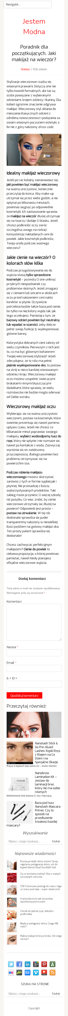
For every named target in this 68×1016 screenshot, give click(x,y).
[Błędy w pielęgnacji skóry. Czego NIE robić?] (12, 927)
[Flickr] (11, 973)
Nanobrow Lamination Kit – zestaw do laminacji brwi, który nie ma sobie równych (47, 782)
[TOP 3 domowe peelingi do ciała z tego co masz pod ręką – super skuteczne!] (12, 890)
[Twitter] (11, 964)
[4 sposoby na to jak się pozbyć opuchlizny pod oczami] (12, 902)
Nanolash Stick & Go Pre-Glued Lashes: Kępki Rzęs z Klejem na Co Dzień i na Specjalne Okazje (47, 752)
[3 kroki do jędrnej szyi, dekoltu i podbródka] (12, 914)
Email (11, 663)
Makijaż (25, 69)
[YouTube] (44, 973)
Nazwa (12, 647)
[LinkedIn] (27, 964)
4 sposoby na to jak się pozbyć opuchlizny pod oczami (36, 900)
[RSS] (52, 973)
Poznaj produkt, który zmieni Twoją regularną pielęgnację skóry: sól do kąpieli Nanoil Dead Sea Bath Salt (39, 864)
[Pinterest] (44, 964)
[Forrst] (52, 964)
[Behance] (27, 973)
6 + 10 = (12, 678)
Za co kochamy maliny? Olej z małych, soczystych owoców (40, 875)
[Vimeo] (36, 973)
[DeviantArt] (19, 973)
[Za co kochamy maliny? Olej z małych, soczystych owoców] (12, 877)
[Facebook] (19, 964)
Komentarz (14, 602)
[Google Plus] (36, 964)
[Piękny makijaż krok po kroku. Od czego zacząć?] (12, 939)
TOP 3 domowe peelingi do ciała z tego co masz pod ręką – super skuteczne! (41, 888)
